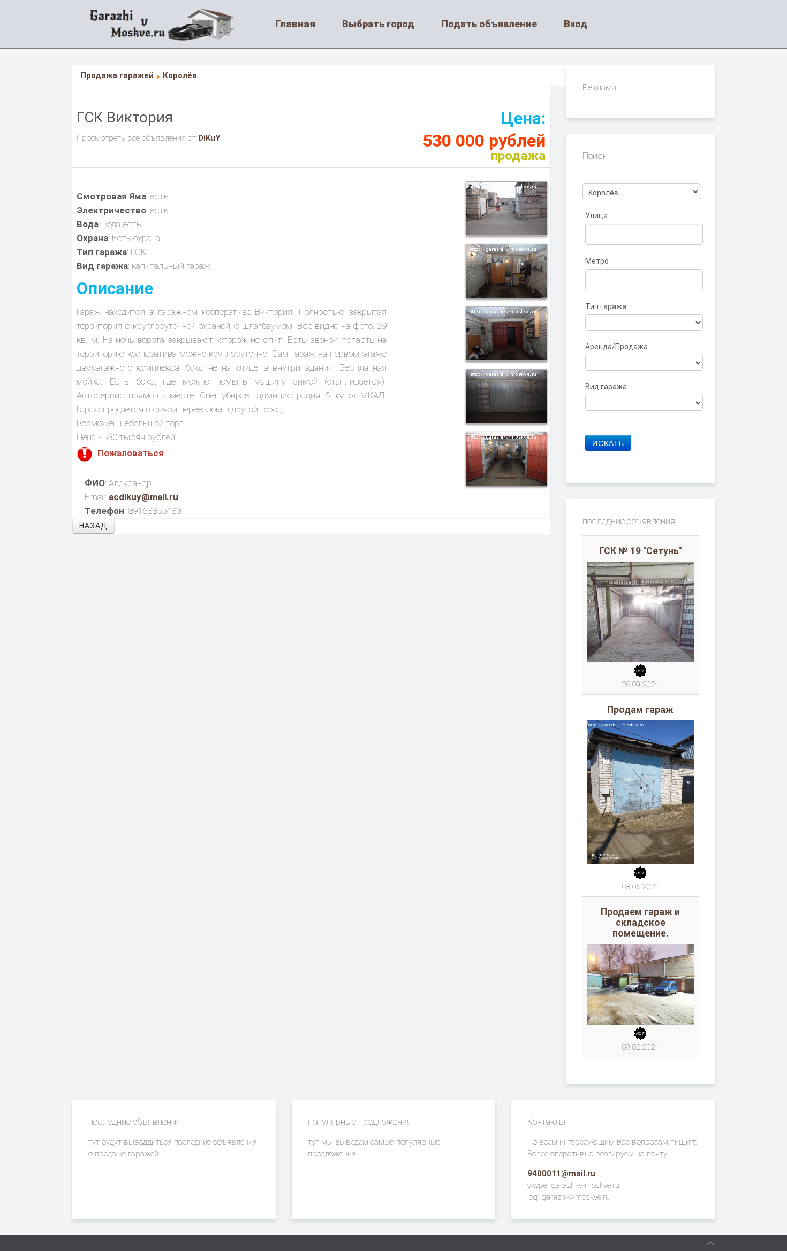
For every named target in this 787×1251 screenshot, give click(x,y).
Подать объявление (489, 23)
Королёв (180, 75)
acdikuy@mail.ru (143, 497)
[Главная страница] (175, 24)
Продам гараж (640, 709)
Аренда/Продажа (617, 346)
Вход (575, 23)
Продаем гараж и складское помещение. (640, 923)
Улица (597, 215)
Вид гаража (607, 386)
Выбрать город (378, 23)
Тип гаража (606, 306)
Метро (597, 261)
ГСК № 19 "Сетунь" (640, 551)
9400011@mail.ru (561, 1173)
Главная (295, 24)
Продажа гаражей (117, 75)
